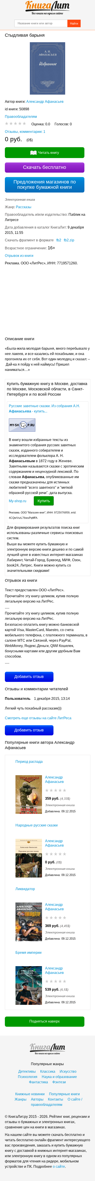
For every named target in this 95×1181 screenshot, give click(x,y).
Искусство (68, 1071)
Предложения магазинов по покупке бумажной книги (44, 184)
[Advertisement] (47, 302)
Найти (74, 23)
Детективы (27, 1071)
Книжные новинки (30, 1094)
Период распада (29, 761)
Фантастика (38, 1082)
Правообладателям (21, 116)
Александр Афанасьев (45, 101)
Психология (27, 1077)
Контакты (55, 1099)
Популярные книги (64, 1094)
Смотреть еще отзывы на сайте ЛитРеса (38, 718)
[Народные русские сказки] (28, 858)
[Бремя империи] (28, 985)
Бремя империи (28, 952)
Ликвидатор (25, 889)
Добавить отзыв (29, 676)
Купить (44, 501)
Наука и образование (59, 1077)
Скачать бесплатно (44, 167)
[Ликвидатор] (28, 921)
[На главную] (47, 8)
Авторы (37, 1099)
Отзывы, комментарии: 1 (25, 132)
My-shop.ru (17, 501)
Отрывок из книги (19, 256)
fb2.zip (69, 240)
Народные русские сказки (36, 825)
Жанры (21, 1099)
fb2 (58, 240)
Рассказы (23, 207)
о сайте (59, 1166)
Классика (47, 1071)
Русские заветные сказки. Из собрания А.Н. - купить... (44, 408)
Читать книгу (48, 153)
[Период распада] (28, 794)
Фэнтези (59, 1082)
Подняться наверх (44, 1021)
